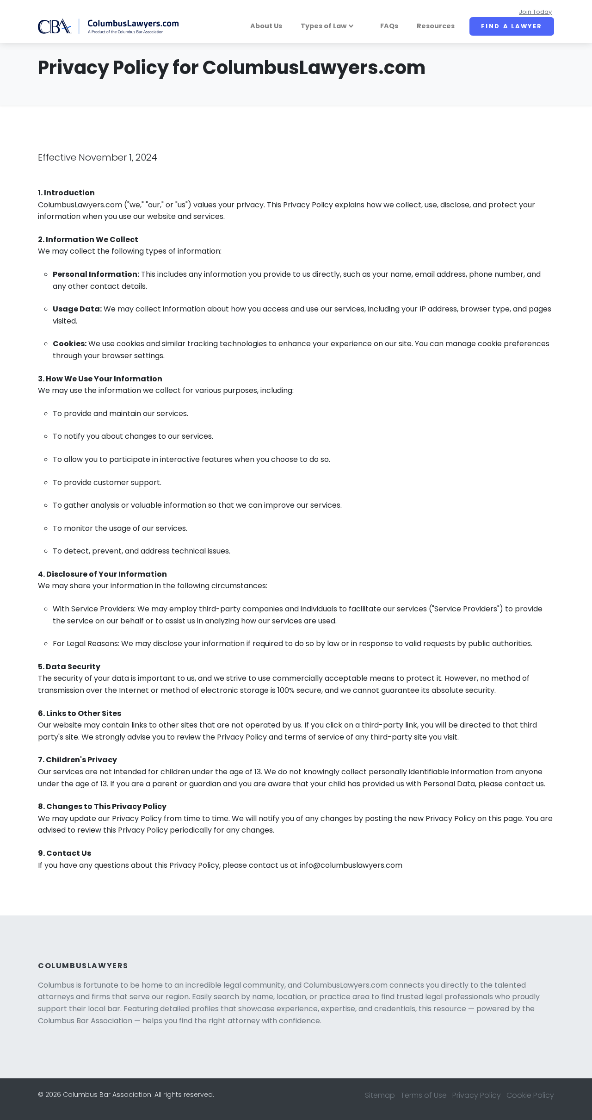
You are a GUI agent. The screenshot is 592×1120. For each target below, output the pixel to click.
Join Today (535, 12)
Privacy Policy (476, 1095)
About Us (266, 26)
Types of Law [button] (323, 26)
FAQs (389, 26)
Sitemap (380, 1095)
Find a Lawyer (512, 26)
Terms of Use (424, 1095)
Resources (436, 26)
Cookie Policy (530, 1095)
